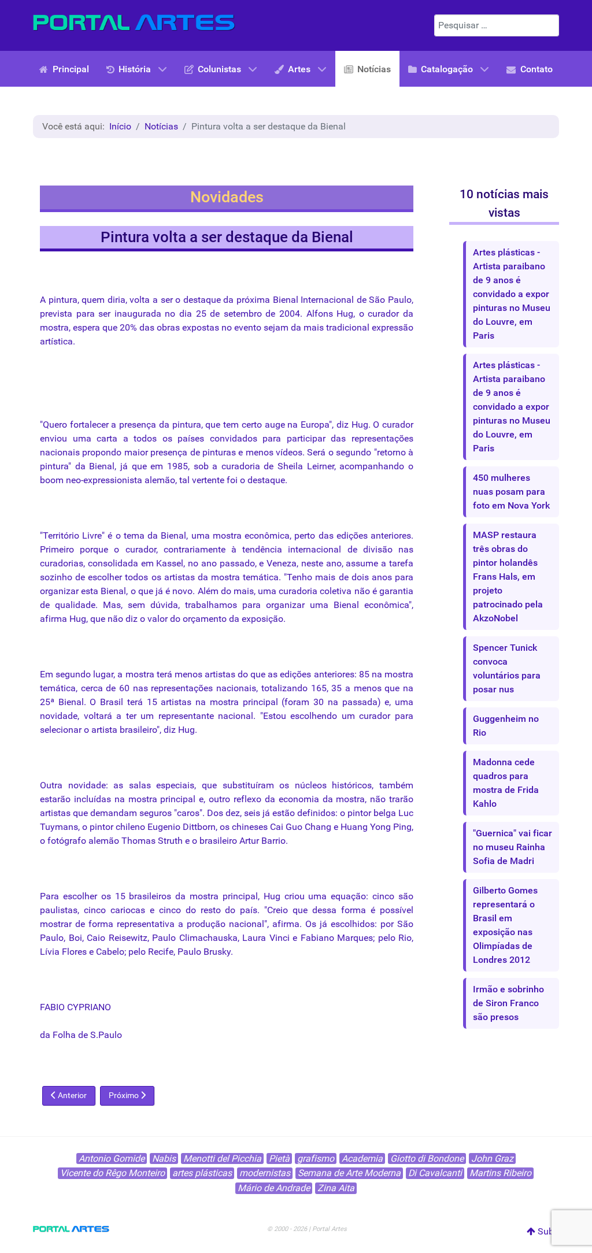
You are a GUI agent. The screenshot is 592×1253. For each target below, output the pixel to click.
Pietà (279, 1158)
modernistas (264, 1172)
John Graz (492, 1158)
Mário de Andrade (274, 1187)
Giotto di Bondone (427, 1158)
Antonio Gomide (112, 1158)
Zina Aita (335, 1187)
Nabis (164, 1158)
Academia (362, 1158)
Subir (547, 1231)
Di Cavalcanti (435, 1172)
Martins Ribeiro (500, 1172)
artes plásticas (202, 1172)
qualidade (75, 604)
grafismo (315, 1158)
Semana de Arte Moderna (349, 1172)
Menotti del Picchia (222, 1158)
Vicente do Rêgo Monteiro (112, 1172)
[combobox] (496, 25)
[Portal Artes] (134, 22)
